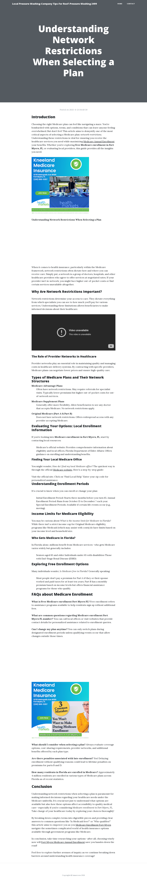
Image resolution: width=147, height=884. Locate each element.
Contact (131, 4)
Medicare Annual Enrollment (98, 141)
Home (119, 4)
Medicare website (62, 469)
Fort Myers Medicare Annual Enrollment (63, 842)
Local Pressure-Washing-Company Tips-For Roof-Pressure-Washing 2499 (54, 3)
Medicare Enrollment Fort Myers (93, 824)
